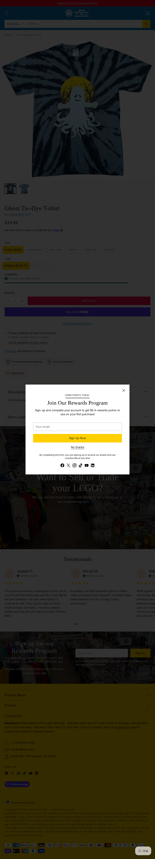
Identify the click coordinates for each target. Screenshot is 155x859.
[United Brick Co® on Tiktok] (80, 466)
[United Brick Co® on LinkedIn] (92, 466)
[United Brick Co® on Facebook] (62, 466)
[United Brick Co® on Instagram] (74, 466)
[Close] (123, 390)
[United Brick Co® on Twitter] (68, 466)
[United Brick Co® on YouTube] (86, 466)
